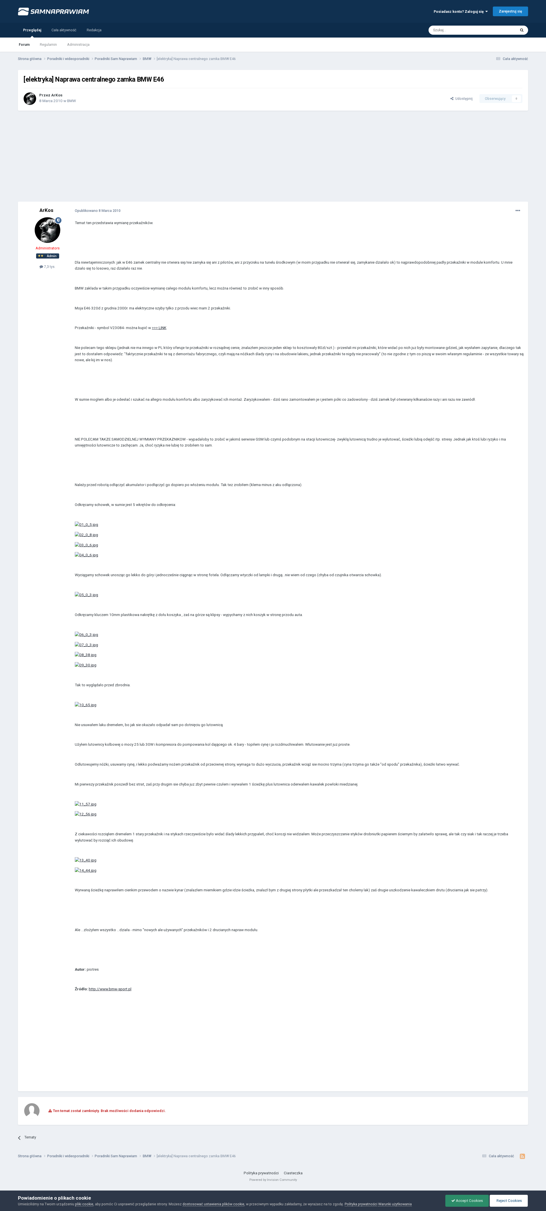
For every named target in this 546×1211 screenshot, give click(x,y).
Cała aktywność (63, 30)
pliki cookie (84, 1204)
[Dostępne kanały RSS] (522, 1156)
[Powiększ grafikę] (86, 524)
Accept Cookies (469, 1200)
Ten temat (500, 30)
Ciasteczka (293, 1173)
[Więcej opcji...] (518, 210)
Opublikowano (98, 210)
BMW (71, 101)
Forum (24, 44)
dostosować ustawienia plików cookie (213, 1204)
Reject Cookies (509, 1200)
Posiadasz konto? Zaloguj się (459, 11)
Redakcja (94, 30)
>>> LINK (159, 328)
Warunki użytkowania (395, 1204)
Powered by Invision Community (273, 1180)
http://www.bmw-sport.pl (110, 989)
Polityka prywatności (261, 1173)
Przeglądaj (32, 30)
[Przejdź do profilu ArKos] (30, 98)
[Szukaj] (522, 30)
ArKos (57, 95)
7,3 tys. (49, 266)
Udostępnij (463, 98)
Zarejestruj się (510, 11)
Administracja (78, 44)
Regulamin (48, 44)
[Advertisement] (273, 156)
